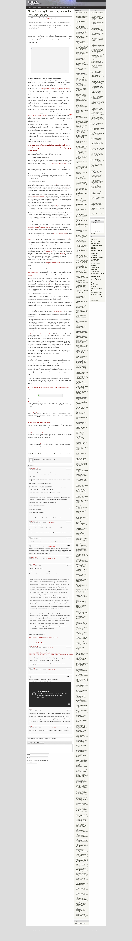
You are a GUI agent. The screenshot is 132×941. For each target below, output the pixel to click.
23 (101, 229)
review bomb (63, 253)
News (48, 7)
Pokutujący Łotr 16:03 (51, 669)
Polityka (60, 17)
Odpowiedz (68, 468)
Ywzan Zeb (33, 676)
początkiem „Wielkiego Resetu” (60, 233)
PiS (97, 275)
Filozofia (34, 7)
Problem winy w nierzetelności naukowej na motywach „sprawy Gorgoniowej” (97, 13)
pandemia (93, 275)
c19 (95, 243)
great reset (49, 453)
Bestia (92, 243)
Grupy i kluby (62, 7)
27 (95, 231)
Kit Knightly (94, 257)
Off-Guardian (95, 271)
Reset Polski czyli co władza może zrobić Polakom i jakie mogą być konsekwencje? (97, 58)
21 (97, 229)
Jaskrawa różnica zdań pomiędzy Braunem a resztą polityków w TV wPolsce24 (98, 33)
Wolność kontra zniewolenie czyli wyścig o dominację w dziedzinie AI (98, 121)
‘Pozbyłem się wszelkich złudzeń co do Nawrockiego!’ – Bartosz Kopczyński (98, 97)
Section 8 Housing (46, 283)
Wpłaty (74, 7)
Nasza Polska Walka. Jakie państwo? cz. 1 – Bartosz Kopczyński (97, 69)
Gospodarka (53, 17)
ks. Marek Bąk (95, 259)
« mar (91, 233)
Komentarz (29, 740)
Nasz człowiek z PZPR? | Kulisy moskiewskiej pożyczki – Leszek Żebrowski (98, 39)
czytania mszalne (96, 250)
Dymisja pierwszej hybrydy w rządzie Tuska (81, 294)
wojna (97, 298)
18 (91, 229)
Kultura (39, 7)
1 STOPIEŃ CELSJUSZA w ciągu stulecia (49, 304)
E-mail (28, 757)
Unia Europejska (94, 296)
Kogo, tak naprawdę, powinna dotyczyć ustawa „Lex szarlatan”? (81, 821)
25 (91, 231)
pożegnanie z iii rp (95, 281)
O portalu (69, 7)
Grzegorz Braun (94, 255)
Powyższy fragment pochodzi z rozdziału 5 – (40, 333)
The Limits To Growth (57, 311)
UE (92, 294)
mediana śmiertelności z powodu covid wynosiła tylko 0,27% (48, 226)
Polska (63, 17)
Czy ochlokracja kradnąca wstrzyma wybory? (81, 651)
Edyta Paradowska (94, 251)
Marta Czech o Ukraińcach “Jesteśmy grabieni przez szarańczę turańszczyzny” (96, 190)
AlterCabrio (49, 18)
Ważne (68, 17)
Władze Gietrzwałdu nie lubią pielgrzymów (81, 617)
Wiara (29, 7)
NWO (96, 269)
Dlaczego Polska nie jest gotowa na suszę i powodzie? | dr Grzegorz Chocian (98, 82)
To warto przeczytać (94, 292)
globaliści (44, 453)
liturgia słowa (95, 264)
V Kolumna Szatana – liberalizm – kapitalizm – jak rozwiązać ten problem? (97, 88)
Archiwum (37, 17)
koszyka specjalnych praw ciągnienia (62, 184)
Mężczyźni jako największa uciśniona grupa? (81, 552)
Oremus (101, 273)
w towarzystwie (94, 300)
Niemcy (92, 269)
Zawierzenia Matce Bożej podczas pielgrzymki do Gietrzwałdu (96, 177)
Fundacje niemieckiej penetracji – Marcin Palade (81, 161)
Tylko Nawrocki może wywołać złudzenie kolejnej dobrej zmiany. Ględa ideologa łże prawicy (98, 212)
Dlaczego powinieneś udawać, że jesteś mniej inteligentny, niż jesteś (98, 47)
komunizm (60, 453)
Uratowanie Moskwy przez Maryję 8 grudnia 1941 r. (82, 77)
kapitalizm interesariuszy (33, 272)
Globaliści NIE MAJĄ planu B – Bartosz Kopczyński (81, 659)
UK (94, 294)
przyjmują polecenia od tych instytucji (58, 163)
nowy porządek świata (66, 453)
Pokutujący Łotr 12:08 (51, 558)
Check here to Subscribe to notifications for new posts (39, 760)
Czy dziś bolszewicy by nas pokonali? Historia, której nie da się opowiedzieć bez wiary (97, 181)
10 (103, 226)
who (94, 298)
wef (92, 298)
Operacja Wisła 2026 (95, 73)
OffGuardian (94, 273)
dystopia (40, 453)
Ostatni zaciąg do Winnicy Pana (97, 125)
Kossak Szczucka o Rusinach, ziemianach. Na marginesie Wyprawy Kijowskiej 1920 (97, 164)
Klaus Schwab (54, 453)
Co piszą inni (48, 17)
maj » (94, 233)
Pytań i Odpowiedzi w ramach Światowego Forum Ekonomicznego (55, 88)
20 (95, 229)
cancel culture (49, 251)
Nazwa (28, 754)
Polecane (56, 17)
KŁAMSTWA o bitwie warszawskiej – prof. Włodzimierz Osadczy (98, 131)
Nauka (43, 7)
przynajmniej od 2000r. (39, 184)
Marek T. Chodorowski (95, 266)
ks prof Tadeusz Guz (94, 260)
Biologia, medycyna (42, 17)
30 (101, 231)
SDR (67, 187)
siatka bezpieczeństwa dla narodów (37, 196)
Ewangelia (94, 253)
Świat (65, 17)
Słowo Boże (95, 291)
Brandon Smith (33, 453)
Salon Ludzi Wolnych (95, 285)
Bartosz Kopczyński (95, 240)
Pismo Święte (95, 276)
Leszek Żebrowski (95, 262)
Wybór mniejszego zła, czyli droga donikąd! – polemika (82, 65)
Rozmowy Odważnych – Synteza (98, 93)
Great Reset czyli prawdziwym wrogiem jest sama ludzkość (50, 13)
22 (99, 229)
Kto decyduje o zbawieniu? (97, 114)
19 (93, 229)
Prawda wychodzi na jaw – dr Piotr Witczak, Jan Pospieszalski (81, 186)
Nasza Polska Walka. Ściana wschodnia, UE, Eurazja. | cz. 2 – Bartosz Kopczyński (98, 29)
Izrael (100, 255)
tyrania (100, 292)
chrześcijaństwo (96, 245)
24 (103, 229)
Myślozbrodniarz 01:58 (51, 522)
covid (37, 453)
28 (97, 231)
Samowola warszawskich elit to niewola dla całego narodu (82, 115)
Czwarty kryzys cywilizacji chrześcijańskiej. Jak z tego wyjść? (97, 65)
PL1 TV (92, 279)
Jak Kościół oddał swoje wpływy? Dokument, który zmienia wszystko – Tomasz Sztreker (98, 144)
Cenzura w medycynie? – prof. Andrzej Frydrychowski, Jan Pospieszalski (97, 186)
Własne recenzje (54, 7)
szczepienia (98, 288)
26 (93, 231)
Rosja (92, 283)
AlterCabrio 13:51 (50, 647)
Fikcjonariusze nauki (95, 128)
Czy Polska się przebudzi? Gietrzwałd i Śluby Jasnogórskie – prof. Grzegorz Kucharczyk (97, 17)
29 (99, 231)
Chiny (98, 243)
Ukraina (98, 294)
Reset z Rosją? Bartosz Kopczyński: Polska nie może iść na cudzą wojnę (98, 160)
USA (100, 297)
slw (92, 288)
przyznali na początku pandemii (53, 262)
